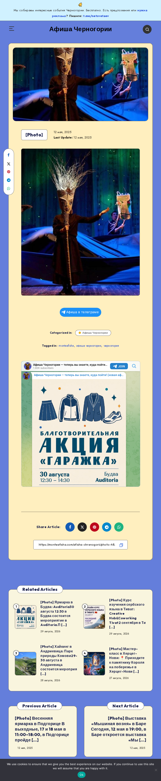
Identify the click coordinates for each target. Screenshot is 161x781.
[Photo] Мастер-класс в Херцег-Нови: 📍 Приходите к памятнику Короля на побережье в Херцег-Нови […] (127, 660)
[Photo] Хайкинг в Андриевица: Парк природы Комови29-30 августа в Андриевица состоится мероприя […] (58, 660)
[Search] (147, 29)
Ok (81, 774)
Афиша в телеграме (82, 312)
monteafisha (66, 346)
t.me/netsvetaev (96, 16)
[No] (156, 770)
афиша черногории (88, 346)
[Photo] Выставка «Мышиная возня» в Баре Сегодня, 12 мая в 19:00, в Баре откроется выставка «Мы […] (118, 729)
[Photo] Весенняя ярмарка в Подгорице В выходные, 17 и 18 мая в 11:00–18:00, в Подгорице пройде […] (42, 729)
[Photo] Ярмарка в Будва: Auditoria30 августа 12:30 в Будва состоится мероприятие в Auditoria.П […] (57, 613)
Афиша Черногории (95, 332)
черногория (111, 346)
